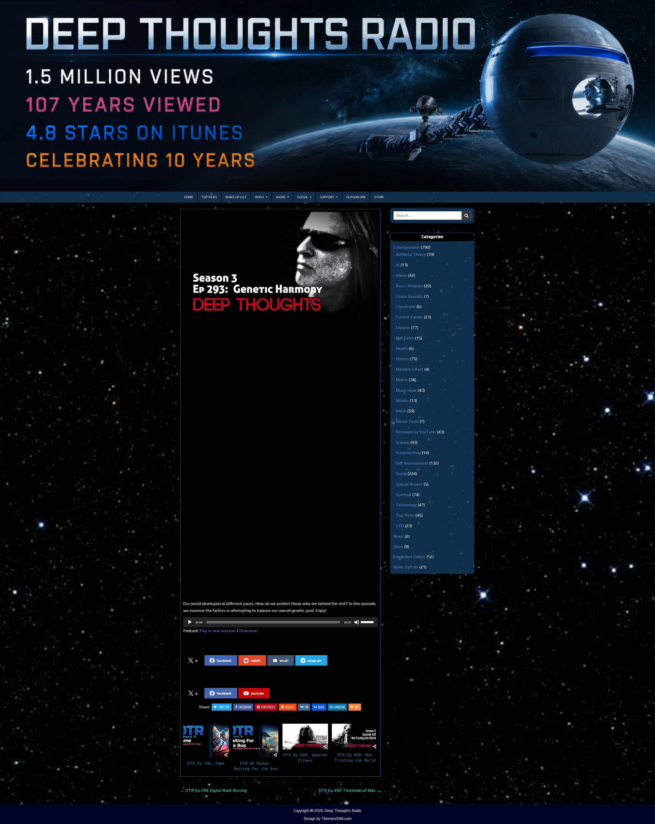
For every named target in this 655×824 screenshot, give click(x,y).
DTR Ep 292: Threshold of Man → (349, 790)
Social (302, 197)
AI (397, 264)
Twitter (224, 707)
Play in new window (218, 630)
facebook (224, 660)
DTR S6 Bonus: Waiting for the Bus (256, 766)
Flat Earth (405, 338)
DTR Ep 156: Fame (206, 763)
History (402, 358)
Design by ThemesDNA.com (328, 818)
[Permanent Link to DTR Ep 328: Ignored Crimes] (305, 736)
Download (248, 630)
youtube (257, 693)
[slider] (368, 621)
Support (327, 197)
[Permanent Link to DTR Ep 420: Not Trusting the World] (355, 736)
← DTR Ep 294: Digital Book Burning (213, 790)
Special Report (409, 484)
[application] (280, 622)
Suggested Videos (409, 556)
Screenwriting (408, 452)
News (398, 536)
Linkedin (339, 707)
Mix (357, 707)
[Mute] (356, 622)
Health (402, 348)
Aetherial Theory (411, 254)
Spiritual (403, 494)
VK (306, 707)
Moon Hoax (406, 390)
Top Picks (209, 197)
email (284, 660)
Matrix (402, 379)
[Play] (189, 622)
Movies (402, 400)
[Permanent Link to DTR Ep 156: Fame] (206, 741)
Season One (356, 197)
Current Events (409, 317)
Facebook (244, 707)
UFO (400, 525)
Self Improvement (412, 463)
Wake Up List (235, 197)
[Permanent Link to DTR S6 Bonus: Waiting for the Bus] (256, 741)
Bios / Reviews (409, 285)
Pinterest (268, 707)
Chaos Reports (409, 296)
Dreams (403, 327)
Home (188, 197)
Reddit (289, 707)
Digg (321, 707)
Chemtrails (405, 306)
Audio (280, 197)
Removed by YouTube (416, 432)
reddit (255, 660)
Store (379, 197)
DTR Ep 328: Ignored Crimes (305, 757)
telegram (315, 660)
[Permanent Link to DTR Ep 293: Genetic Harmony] (280, 266)
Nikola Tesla (407, 421)
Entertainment (406, 247)
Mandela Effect (409, 369)
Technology (406, 504)
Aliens (401, 275)
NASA (401, 411)
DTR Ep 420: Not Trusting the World (355, 757)
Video (259, 197)
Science (402, 442)
